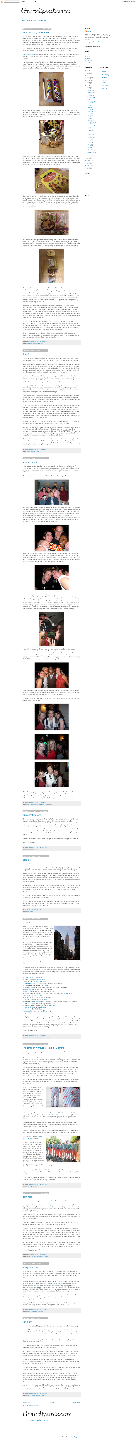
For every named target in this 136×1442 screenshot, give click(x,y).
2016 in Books (106, 89)
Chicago (33, 1395)
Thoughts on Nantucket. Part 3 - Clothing (43, 1048)
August (90, 137)
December (91, 90)
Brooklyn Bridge (39, 995)
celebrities (30, 804)
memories (33, 451)
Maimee (38, 1395)
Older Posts (76, 1402)
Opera (53, 1013)
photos (38, 343)
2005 (88, 168)
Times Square (27, 997)
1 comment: (43, 449)
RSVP (26, 354)
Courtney (89, 60)
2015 (88, 75)
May (89, 145)
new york (43, 1037)
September (91, 97)
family (42, 804)
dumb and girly (37, 804)
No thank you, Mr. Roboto (36, 32)
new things (33, 343)
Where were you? (60, 1201)
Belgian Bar (26, 1003)
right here (27, 1197)
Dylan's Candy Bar (28, 1007)
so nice (26, 922)
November (91, 92)
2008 (88, 160)
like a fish (27, 1322)
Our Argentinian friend (29, 54)
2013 (88, 80)
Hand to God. (53, 1115)
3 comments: (43, 1035)
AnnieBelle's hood (38, 1001)
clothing (29, 1186)
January (90, 155)
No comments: (44, 341)
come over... (105, 71)
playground (31, 989)
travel (48, 1037)
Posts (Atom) (34, 1405)
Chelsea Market (27, 1011)
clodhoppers (43, 1007)
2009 (88, 158)
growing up (30, 1256)
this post (52, 1283)
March (90, 150)
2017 (88, 70)
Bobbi (88, 54)
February (91, 152)
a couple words (30, 462)
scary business (60, 1326)
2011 (88, 85)
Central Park (26, 987)
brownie (48, 1011)
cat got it (27, 860)
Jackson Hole (37, 981)
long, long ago (52, 1205)
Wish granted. (106, 85)
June (90, 142)
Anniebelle (34, 1201)
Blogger (76, 1437)
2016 (88, 73)
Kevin (88, 63)
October (90, 95)
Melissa (36, 1285)
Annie (88, 56)
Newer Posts (26, 1402)
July (89, 140)
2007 (88, 163)
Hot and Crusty (27, 991)
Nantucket (34, 1186)
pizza (40, 1009)
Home (52, 1402)
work (42, 343)
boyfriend (29, 1037)
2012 (88, 83)
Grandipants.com (45, 11)
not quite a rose (30, 1267)
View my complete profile (92, 42)
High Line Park (30, 977)
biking (28, 1395)
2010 (88, 88)
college (45, 999)
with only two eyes (32, 815)
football (32, 849)
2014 (88, 78)
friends (46, 804)
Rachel (89, 31)
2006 (88, 165)
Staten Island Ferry (66, 993)
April (89, 147)
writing (46, 1256)
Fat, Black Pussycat (29, 983)
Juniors (45, 985)
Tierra (88, 58)
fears (28, 451)
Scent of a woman (104, 81)
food (28, 343)
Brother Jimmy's (40, 979)
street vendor (53, 1005)
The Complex (67, 1115)
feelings (41, 1311)
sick (28, 911)
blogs (28, 1311)
